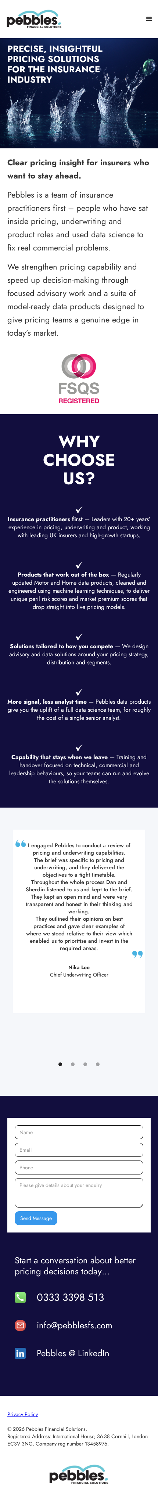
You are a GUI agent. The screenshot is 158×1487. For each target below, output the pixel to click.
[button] (149, 19)
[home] (34, 19)
